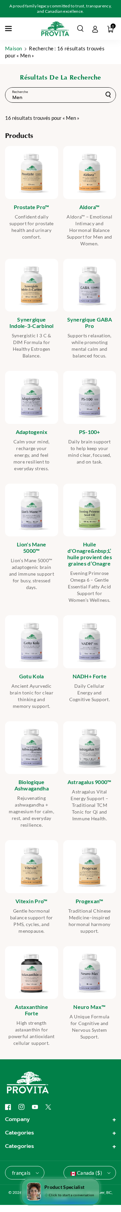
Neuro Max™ (89, 1007)
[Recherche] (108, 94)
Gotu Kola (31, 676)
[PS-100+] (89, 397)
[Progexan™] (89, 866)
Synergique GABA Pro (89, 322)
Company (17, 1119)
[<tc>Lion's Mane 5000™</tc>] (31, 510)
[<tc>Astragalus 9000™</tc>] (89, 747)
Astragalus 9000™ (90, 782)
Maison (13, 48)
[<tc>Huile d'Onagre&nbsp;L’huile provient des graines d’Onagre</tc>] (89, 510)
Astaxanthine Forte (31, 1010)
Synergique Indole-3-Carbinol (31, 322)
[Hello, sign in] (95, 28)
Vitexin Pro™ (31, 901)
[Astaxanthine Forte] (31, 972)
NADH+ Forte (90, 676)
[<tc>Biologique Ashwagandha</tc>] (31, 747)
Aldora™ (89, 207)
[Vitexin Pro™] (31, 866)
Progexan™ (90, 901)
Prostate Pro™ (31, 207)
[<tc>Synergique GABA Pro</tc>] (89, 285)
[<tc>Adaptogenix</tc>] (31, 397)
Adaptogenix (31, 432)
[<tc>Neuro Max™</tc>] (89, 972)
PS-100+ (89, 432)
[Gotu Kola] (31, 641)
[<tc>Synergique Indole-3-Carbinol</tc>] (31, 285)
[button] (9, 29)
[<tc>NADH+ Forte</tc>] (89, 641)
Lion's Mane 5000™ (31, 547)
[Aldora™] (89, 172)
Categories (19, 1133)
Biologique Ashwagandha (31, 785)
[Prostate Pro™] (31, 172)
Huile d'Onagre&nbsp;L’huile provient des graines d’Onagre (89, 554)
